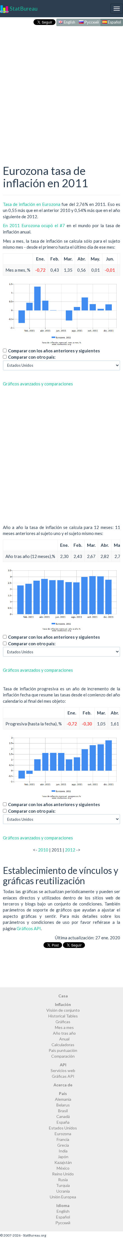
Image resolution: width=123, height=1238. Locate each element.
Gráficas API (63, 1076)
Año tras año (64, 1033)
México (63, 1168)
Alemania (63, 1099)
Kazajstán (63, 1162)
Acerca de (62, 1084)
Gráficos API (29, 928)
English (69, 22)
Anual (64, 1038)
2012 (70, 849)
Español (114, 22)
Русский (91, 22)
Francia (63, 1139)
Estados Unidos (63, 1127)
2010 (43, 849)
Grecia (63, 1145)
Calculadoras (62, 1044)
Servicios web (63, 1070)
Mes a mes (64, 1027)
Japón (63, 1156)
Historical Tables (63, 1015)
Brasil (63, 1110)
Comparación (63, 1056)
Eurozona (63, 1133)
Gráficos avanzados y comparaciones (38, 383)
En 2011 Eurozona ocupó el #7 (34, 225)
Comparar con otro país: (31, 357)
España (63, 1122)
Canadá (63, 1116)
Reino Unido (63, 1173)
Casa (63, 995)
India (63, 1150)
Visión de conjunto (63, 1010)
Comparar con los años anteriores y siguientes (54, 350)
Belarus (63, 1104)
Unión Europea (63, 1196)
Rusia (63, 1179)
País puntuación (63, 1050)
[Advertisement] (61, 89)
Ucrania (63, 1191)
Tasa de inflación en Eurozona (31, 204)
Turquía (63, 1185)
